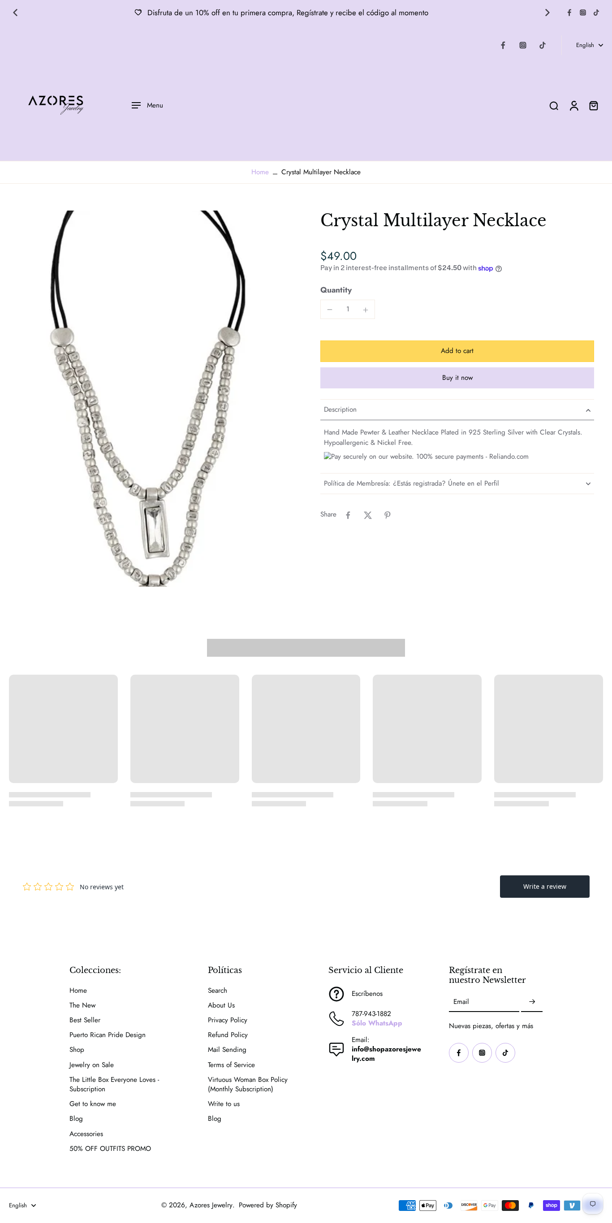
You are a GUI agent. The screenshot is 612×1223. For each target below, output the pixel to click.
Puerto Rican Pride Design (107, 1035)
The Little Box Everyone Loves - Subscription (114, 1084)
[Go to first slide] (547, 12)
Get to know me (92, 1104)
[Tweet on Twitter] (368, 515)
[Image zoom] (150, 398)
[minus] (330, 309)
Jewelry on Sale (91, 1065)
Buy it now (457, 378)
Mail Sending (227, 1050)
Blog (76, 1119)
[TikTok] (596, 12)
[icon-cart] (593, 105)
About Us (221, 1005)
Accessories (86, 1134)
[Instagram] (583, 12)
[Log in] (573, 105)
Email (461, 1002)
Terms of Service (231, 1065)
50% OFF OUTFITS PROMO (110, 1149)
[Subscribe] (532, 1002)
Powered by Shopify (268, 1205)
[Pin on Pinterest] (387, 515)
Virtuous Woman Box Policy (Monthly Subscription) (248, 1084)
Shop (76, 1050)
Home (260, 172)
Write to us (224, 1104)
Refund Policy (228, 1035)
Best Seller (84, 1020)
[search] (554, 105)
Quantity (336, 290)
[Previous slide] (15, 12)
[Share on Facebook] (348, 515)
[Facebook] (569, 12)
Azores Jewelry (211, 1205)
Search (217, 990)
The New (82, 1005)
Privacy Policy (227, 1020)
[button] (457, 351)
